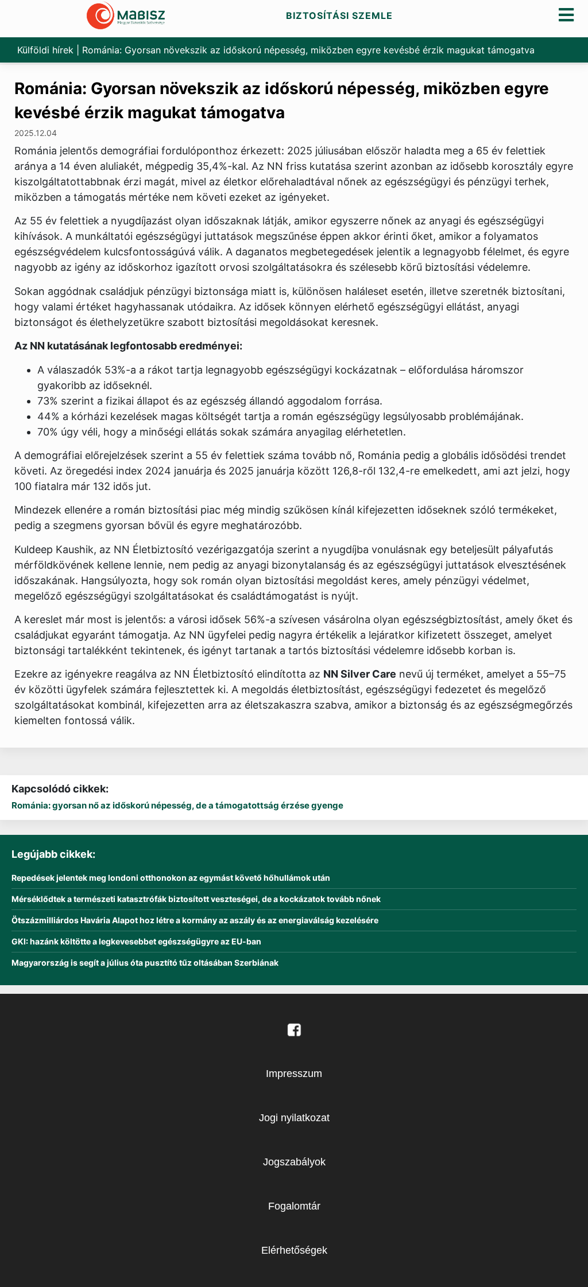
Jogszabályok (294, 1162)
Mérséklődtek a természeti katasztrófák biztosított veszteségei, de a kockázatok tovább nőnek (196, 899)
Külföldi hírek (45, 50)
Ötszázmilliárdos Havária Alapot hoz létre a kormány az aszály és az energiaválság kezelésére (194, 920)
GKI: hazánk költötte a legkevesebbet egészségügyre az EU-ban (136, 941)
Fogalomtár (294, 1206)
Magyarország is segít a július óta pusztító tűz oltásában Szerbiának (144, 962)
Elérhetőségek (294, 1250)
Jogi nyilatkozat (294, 1117)
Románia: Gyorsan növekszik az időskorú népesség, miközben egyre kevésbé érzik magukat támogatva (281, 100)
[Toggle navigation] (567, 14)
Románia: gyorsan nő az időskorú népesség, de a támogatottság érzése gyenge (177, 805)
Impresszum (294, 1073)
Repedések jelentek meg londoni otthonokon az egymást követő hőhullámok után (170, 877)
